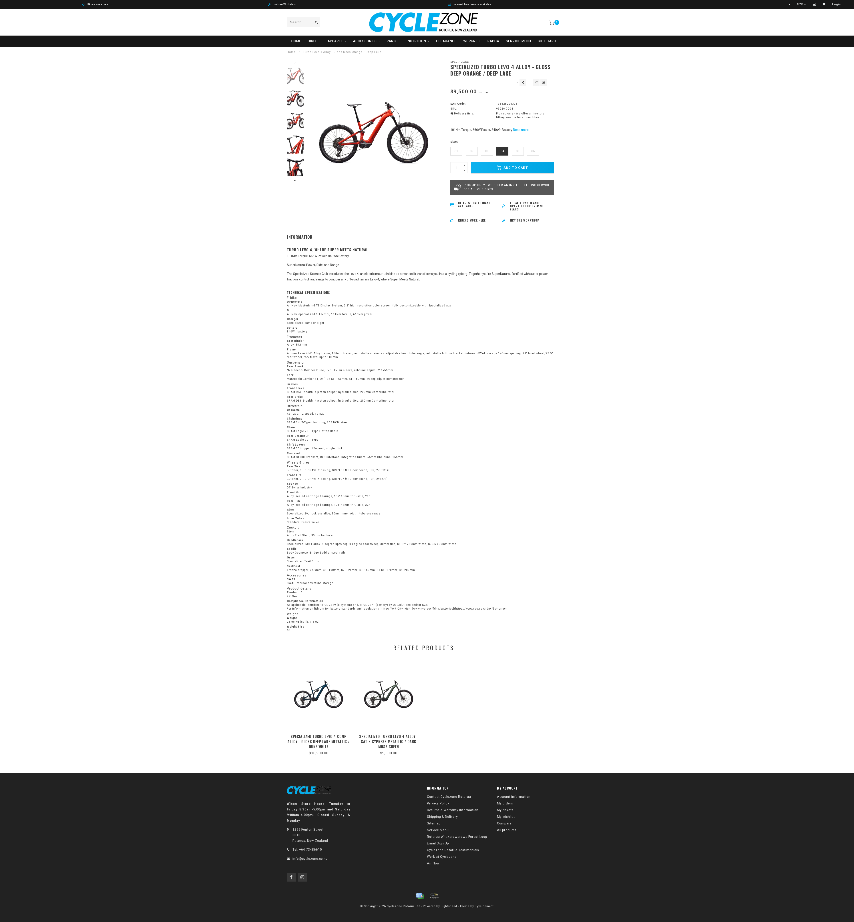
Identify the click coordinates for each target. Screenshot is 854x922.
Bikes (313, 41)
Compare (504, 823)
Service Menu (518, 41)
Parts (392, 41)
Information (299, 237)
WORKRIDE (472, 41)
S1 (456, 151)
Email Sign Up (438, 843)
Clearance (446, 41)
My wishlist (506, 816)
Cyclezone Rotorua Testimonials (453, 850)
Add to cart (515, 168)
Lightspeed (449, 906)
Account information (513, 796)
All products (506, 830)
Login (836, 4)
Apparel (335, 41)
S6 (533, 151)
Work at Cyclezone (442, 856)
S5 (518, 151)
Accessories (365, 41)
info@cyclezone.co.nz (310, 858)
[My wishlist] (824, 4)
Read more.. (521, 130)
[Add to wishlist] (536, 82)
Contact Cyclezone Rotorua (449, 796)
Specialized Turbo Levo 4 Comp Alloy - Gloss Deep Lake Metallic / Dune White (319, 741)
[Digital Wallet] (434, 896)
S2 (471, 151)
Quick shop (320, 735)
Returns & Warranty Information (452, 810)
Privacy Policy (438, 803)
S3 (487, 151)
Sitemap (434, 823)
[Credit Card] (419, 896)
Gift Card (547, 41)
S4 (502, 151)
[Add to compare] (543, 82)
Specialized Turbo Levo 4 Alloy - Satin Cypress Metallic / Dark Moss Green (388, 741)
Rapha (493, 41)
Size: (454, 141)
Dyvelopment (484, 906)
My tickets (505, 810)
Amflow (433, 863)
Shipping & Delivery (442, 816)
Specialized (459, 61)
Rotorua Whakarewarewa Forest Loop (457, 836)
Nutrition (417, 41)
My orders (505, 803)
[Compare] (814, 4)
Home (296, 41)
